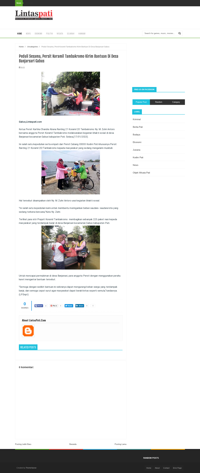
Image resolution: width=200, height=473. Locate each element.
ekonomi (137, 142)
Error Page (177, 468)
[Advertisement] (158, 63)
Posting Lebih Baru (23, 444)
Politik (49, 33)
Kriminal (137, 119)
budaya (136, 134)
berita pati (138, 127)
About (157, 468)
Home (19, 33)
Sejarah (70, 33)
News (28, 33)
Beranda (72, 444)
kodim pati (138, 157)
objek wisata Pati (141, 172)
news (135, 165)
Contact (166, 468)
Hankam (81, 33)
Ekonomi (38, 33)
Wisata (60, 33)
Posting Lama (120, 444)
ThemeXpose (31, 468)
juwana (136, 150)
